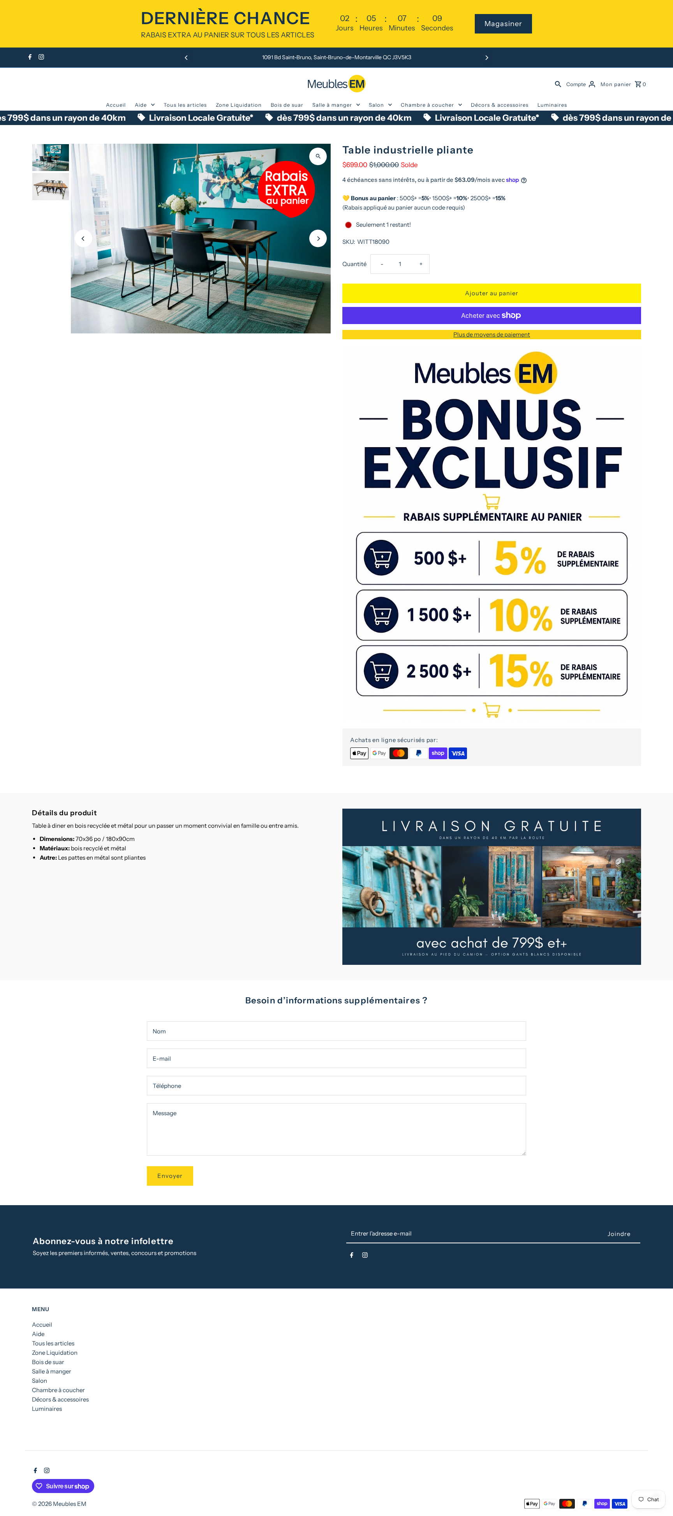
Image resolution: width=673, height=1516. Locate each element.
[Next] (486, 57)
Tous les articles (185, 105)
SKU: (348, 241)
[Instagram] (40, 57)
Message (164, 1113)
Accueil (116, 105)
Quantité (354, 264)
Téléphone (167, 1085)
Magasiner (503, 23)
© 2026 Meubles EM (59, 1503)
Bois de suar (287, 105)
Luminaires (552, 105)
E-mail (162, 1058)
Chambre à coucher (427, 105)
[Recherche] (558, 83)
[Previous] (186, 57)
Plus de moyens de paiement (491, 334)
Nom (159, 1031)
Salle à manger (332, 105)
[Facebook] (29, 57)
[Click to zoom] (318, 156)
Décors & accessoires (500, 105)
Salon (376, 105)
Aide (141, 105)
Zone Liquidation (239, 105)
